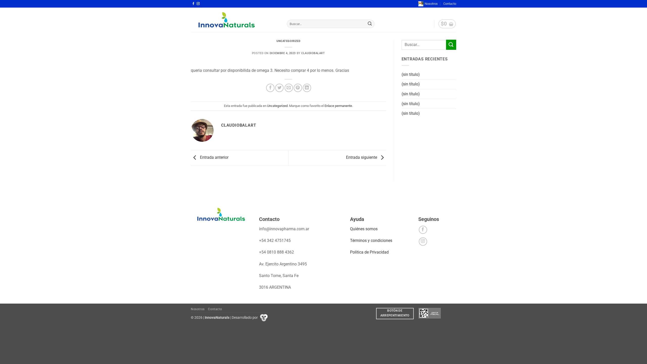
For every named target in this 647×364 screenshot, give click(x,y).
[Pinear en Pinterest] (298, 88)
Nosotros (431, 4)
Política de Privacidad (369, 252)
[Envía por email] (289, 88)
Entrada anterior (213, 157)
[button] (447, 24)
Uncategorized (288, 41)
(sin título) (411, 74)
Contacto (449, 4)
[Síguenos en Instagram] (198, 4)
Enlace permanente (338, 106)
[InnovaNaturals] (235, 20)
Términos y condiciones (371, 240)
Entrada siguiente (362, 157)
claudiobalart (313, 53)
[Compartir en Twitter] (279, 88)
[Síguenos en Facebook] (193, 4)
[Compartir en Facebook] (270, 88)
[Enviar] (370, 24)
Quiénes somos (364, 228)
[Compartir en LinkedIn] (307, 88)
